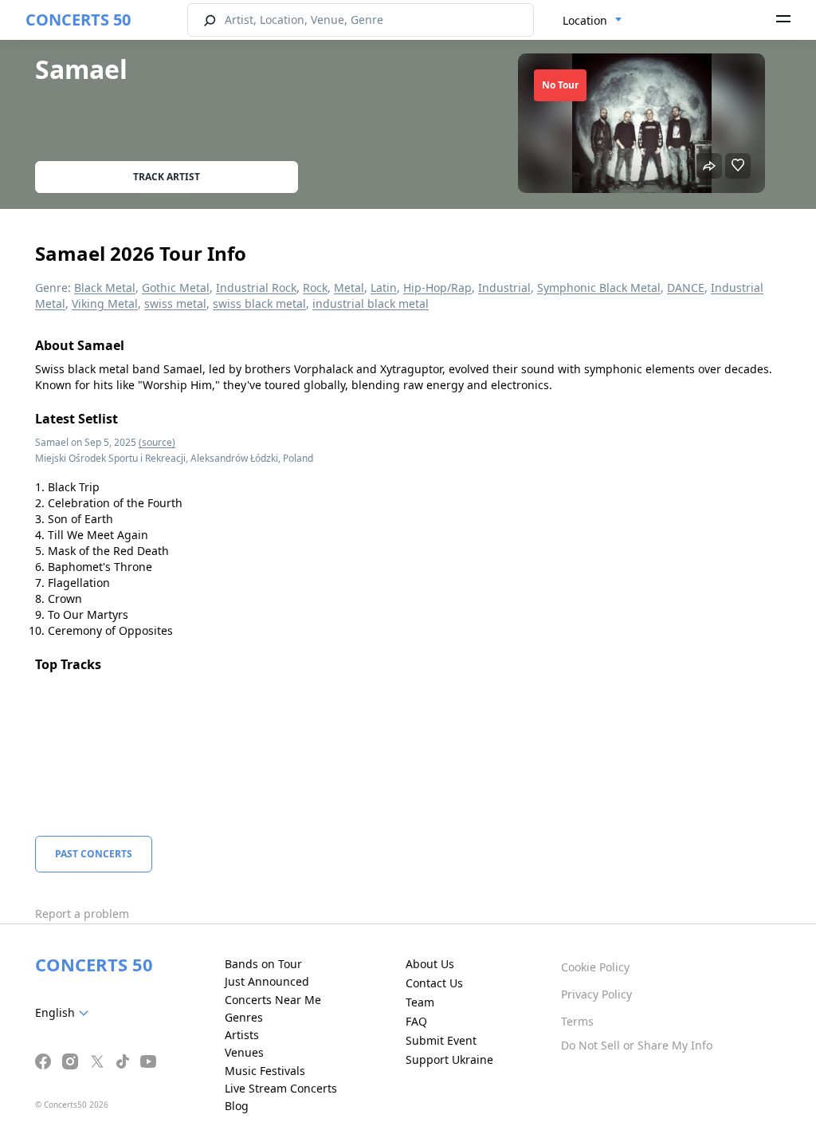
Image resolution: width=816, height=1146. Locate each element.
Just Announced (267, 981)
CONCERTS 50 (78, 19)
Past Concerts (93, 853)
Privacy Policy (596, 994)
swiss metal (175, 303)
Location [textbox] (585, 20)
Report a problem (82, 913)
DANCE (685, 287)
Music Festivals (265, 1070)
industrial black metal (370, 303)
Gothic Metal (176, 287)
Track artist (166, 176)
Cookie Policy (595, 967)
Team (420, 1002)
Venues (244, 1052)
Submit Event (441, 1040)
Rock (315, 287)
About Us (430, 963)
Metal (349, 287)
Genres (244, 1017)
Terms (577, 1021)
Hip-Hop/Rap (437, 287)
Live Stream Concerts (281, 1088)
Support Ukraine (449, 1059)
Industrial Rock (256, 287)
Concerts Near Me (273, 999)
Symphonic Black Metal (599, 287)
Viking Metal (105, 303)
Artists (242, 1034)
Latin (384, 287)
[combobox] (592, 21)
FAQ (416, 1021)
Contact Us (434, 982)
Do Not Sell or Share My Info (636, 1045)
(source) (157, 442)
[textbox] (65, 1013)
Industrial (504, 287)
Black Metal (104, 287)
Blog (237, 1105)
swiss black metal (259, 303)
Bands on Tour (263, 963)
